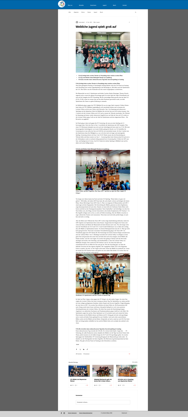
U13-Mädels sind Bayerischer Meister (78, 380)
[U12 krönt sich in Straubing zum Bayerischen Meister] (126, 371)
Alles (69, 12)
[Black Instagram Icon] (64, 413)
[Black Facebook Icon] (61, 413)
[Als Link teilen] (87, 349)
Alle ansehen (134, 362)
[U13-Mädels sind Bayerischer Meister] (79, 371)
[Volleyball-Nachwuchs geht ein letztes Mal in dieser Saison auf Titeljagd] (103, 371)
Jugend (95, 12)
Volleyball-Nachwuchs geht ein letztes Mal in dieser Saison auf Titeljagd (103, 380)
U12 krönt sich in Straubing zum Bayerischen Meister (125, 380)
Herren (83, 12)
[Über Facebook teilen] (76, 349)
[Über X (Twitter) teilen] (80, 349)
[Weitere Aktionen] (129, 22)
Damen (89, 12)
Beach (101, 12)
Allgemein (76, 12)
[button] (135, 12)
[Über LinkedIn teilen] (83, 349)
